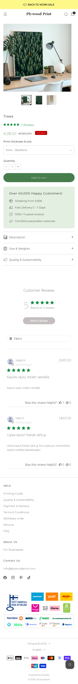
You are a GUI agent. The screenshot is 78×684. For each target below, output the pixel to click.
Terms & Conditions (16, 512)
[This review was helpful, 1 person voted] (60, 403)
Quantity (9, 160)
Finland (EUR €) (37, 643)
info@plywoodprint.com (19, 568)
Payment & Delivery (16, 506)
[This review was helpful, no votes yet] (60, 465)
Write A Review (39, 321)
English (37, 649)
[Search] (66, 14)
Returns (8, 524)
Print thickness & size (17, 141)
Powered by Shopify (39, 675)
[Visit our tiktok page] (29, 578)
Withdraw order (13, 518)
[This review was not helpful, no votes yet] (67, 403)
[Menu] (5, 14)
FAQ (6, 531)
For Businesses (13, 549)
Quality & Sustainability (18, 499)
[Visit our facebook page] (5, 578)
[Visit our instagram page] (13, 578)
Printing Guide (13, 493)
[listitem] (39, 4)
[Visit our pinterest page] (21, 578)
